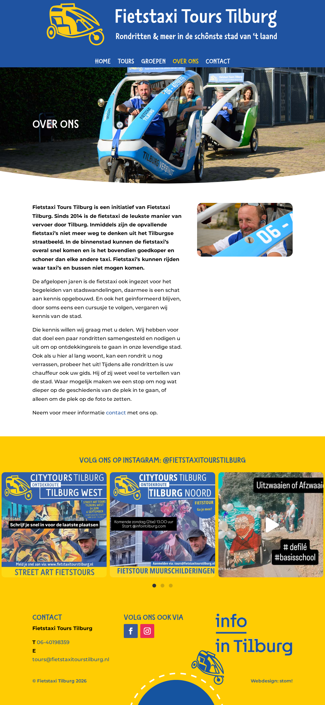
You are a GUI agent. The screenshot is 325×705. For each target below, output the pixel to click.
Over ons (186, 61)
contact (116, 413)
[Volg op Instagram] (147, 631)
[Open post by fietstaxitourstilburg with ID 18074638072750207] (270, 524)
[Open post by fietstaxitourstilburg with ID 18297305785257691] (162, 524)
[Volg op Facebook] (131, 631)
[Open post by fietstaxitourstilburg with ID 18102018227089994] (54, 524)
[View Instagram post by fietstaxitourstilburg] (100, 569)
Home (103, 61)
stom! (286, 681)
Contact (218, 61)
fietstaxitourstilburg (53, 478)
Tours (126, 61)
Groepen (153, 61)
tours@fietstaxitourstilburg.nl (70, 659)
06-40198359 (53, 642)
